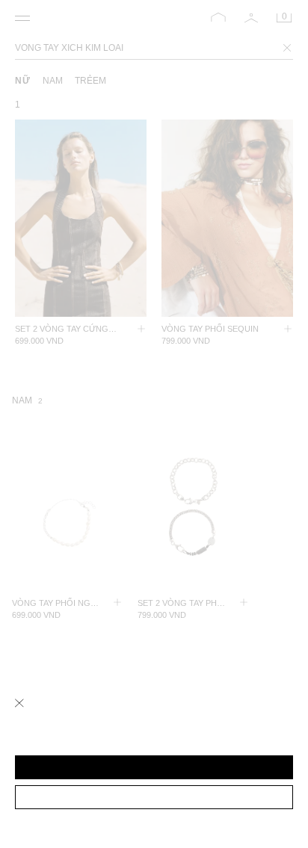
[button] (154, 767)
